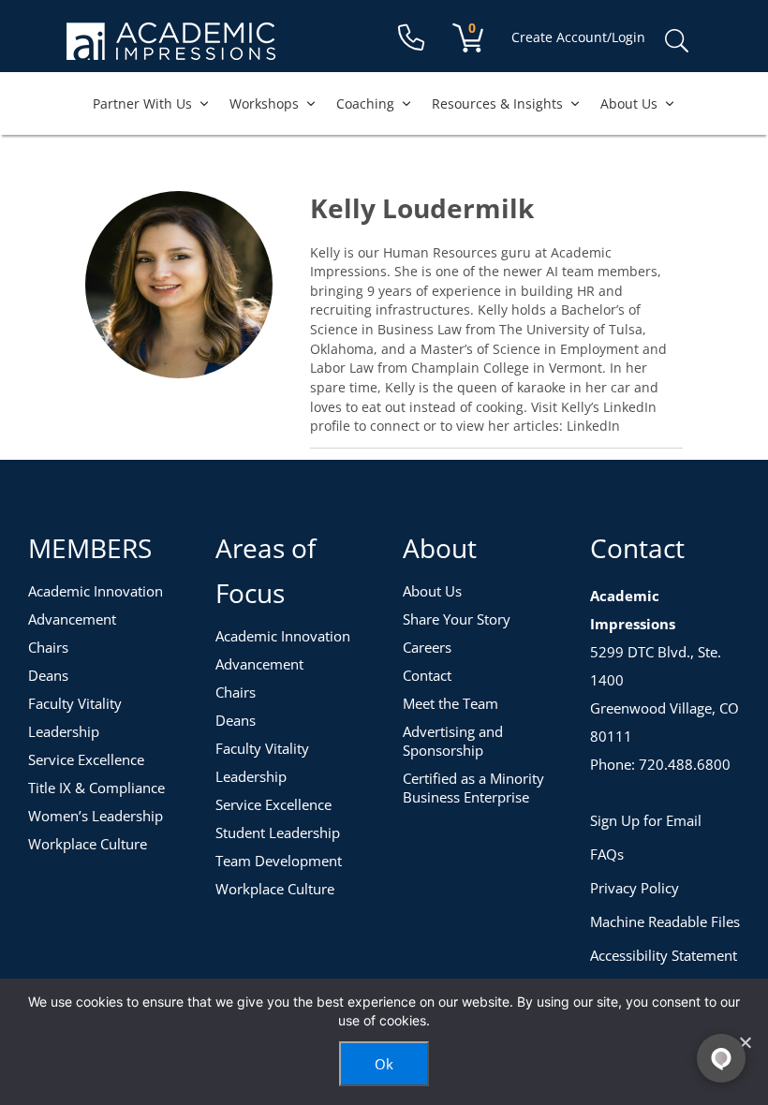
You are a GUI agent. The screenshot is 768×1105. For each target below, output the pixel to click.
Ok (384, 1063)
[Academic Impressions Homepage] (170, 49)
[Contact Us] (411, 38)
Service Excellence (86, 759)
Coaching (365, 103)
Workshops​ (264, 103)
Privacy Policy (634, 887)
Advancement (72, 619)
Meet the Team (450, 703)
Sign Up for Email (646, 820)
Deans (48, 675)
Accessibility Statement (663, 955)
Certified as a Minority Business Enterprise (473, 787)
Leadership (63, 731)
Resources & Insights (497, 103)
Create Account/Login (578, 37)
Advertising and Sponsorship (453, 740)
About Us (628, 103)
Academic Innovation (95, 591)
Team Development (278, 860)
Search (676, 41)
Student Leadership (277, 832)
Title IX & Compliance (96, 787)
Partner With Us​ (142, 103)
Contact (427, 675)
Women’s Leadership (95, 815)
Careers (427, 647)
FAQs (607, 854)
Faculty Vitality (75, 703)
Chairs (48, 647)
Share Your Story (456, 619)
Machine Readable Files (665, 921)
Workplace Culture (87, 843)
